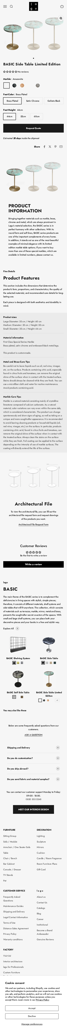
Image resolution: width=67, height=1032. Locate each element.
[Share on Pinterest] (55, 146)
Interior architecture (12, 961)
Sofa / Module (10, 841)
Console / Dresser (12, 869)
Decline (32, 1016)
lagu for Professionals (13, 967)
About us (41, 896)
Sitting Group (9, 836)
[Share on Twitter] (50, 146)
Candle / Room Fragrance (49, 858)
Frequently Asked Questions (11, 898)
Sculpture (41, 841)
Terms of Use (9, 922)
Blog (39, 913)
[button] (10, 71)
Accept (31, 1008)
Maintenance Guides (13, 906)
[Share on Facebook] (44, 146)
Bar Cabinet (8, 863)
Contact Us (42, 902)
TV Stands (8, 875)
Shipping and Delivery (14, 911)
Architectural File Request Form (33, 524)
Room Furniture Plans (47, 863)
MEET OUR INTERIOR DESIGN (33, 809)
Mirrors (40, 847)
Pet (4, 880)
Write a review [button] (33, 564)
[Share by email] (61, 146)
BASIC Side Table (49, 658)
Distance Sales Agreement (16, 928)
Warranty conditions (12, 939)
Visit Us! (7, 955)
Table (5, 852)
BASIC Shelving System (18, 658)
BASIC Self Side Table (18, 692)
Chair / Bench (10, 858)
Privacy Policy (42, 999)
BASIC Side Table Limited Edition (49, 694)
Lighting (41, 836)
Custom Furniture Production (11, 974)
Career (40, 919)
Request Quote (33, 128)
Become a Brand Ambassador (44, 932)
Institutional (42, 924)
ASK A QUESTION (33, 734)
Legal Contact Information (15, 917)
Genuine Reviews (45, 939)
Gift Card (41, 869)
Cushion (41, 852)
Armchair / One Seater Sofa (16, 847)
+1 (57, 700)
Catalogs (41, 908)
